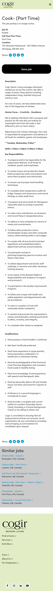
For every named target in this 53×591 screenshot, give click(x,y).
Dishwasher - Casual (11, 491)
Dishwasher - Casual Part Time (16, 500)
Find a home (8, 535)
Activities (6, 543)
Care (4, 554)
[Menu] (50, 4)
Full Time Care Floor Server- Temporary (20, 473)
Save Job (26, 69)
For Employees (9, 562)
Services (6, 539)
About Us (6, 558)
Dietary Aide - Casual (12, 455)
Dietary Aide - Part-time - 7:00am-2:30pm (22, 482)
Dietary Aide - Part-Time (13, 464)
